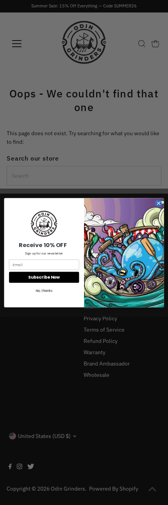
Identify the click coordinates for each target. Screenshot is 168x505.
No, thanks (44, 290)
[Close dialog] (158, 203)
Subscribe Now (44, 277)
